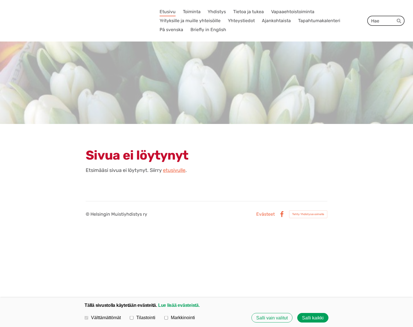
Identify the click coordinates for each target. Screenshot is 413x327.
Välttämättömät (106, 317)
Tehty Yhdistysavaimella (308, 214)
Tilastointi (145, 317)
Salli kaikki (313, 317)
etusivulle (174, 170)
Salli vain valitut (272, 317)
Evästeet (265, 214)
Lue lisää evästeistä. (179, 305)
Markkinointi (183, 317)
